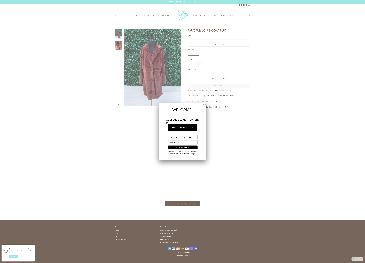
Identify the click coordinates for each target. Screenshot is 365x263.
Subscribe (182, 147)
